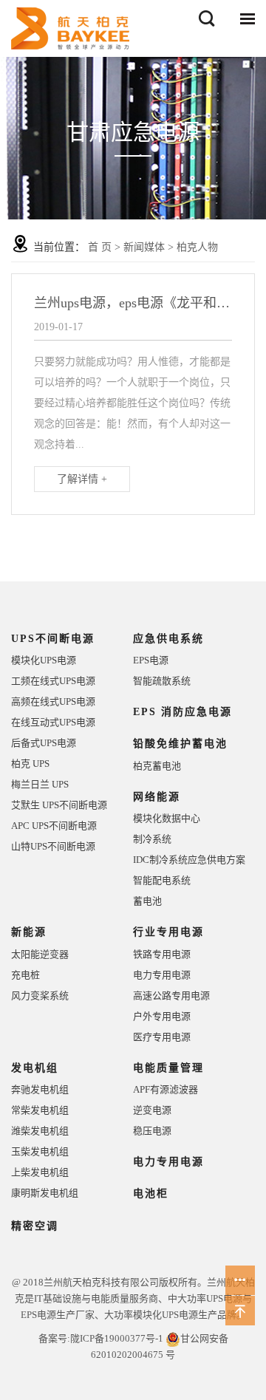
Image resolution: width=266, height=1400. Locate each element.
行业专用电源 (168, 932)
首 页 (100, 247)
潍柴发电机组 (40, 1130)
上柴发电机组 (40, 1172)
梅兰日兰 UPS (40, 784)
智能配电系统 (162, 880)
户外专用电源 (162, 1016)
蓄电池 (147, 900)
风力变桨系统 (40, 995)
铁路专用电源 (162, 954)
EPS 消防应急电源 (182, 711)
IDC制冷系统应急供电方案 (189, 859)
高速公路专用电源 (171, 995)
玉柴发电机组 (40, 1151)
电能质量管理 (168, 1067)
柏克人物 (197, 247)
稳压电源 (152, 1130)
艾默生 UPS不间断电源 (59, 804)
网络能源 (156, 796)
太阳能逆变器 (40, 954)
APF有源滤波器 (165, 1089)
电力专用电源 (162, 974)
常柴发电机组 (40, 1110)
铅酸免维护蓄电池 (180, 743)
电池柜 (150, 1193)
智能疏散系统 (162, 680)
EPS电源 (150, 660)
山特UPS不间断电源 (53, 846)
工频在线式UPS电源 (53, 680)
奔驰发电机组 (40, 1089)
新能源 (29, 932)
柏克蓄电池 (157, 765)
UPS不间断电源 (53, 638)
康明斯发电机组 (44, 1192)
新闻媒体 (144, 247)
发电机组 (34, 1067)
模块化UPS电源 (43, 660)
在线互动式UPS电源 (53, 722)
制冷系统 (152, 838)
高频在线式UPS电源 (53, 701)
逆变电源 (152, 1110)
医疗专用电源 (162, 1036)
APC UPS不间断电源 (54, 825)
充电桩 (25, 974)
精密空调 (34, 1226)
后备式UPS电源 (43, 742)
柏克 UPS (30, 763)
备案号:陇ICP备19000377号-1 (100, 1338)
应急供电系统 (168, 638)
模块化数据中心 (166, 818)
